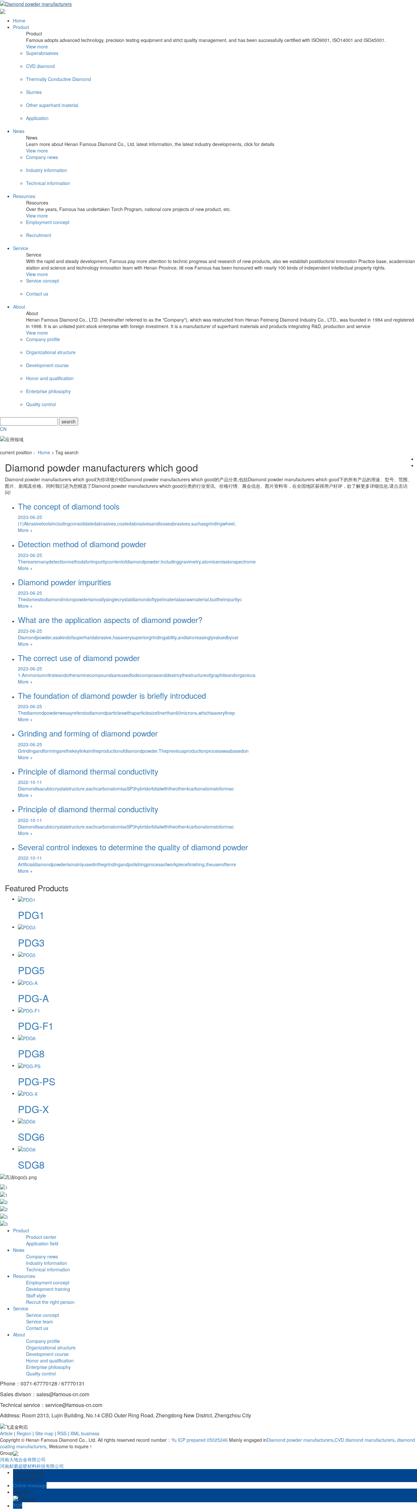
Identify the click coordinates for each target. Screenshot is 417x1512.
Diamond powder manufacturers (300, 1440)
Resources (24, 196)
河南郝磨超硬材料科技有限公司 (32, 1466)
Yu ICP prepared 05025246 (199, 1440)
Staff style (36, 1295)
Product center (41, 1237)
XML (75, 1433)
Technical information (48, 1269)
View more (37, 46)
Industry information (46, 1263)
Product (21, 27)
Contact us (37, 1328)
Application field (42, 1243)
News (18, 131)
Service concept (42, 1315)
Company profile (43, 1341)
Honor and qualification (50, 1360)
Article (6, 1433)
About (19, 306)
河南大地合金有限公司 (23, 1459)
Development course (47, 1354)
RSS (61, 1433)
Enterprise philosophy (48, 1367)
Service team (39, 1321)
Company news (42, 1256)
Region (24, 1433)
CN (3, 429)
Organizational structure (51, 1347)
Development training (48, 1289)
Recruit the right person (50, 1302)
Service (20, 248)
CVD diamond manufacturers (365, 1440)
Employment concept (47, 1282)
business (90, 1433)
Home (19, 20)
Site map (44, 1433)
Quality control (41, 1373)
